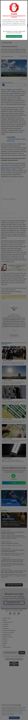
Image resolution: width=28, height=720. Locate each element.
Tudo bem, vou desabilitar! (14, 36)
